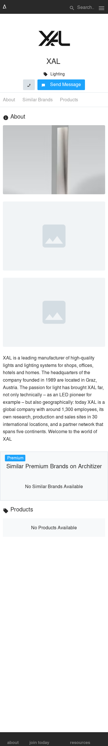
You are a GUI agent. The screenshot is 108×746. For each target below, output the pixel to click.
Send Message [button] (61, 84)
